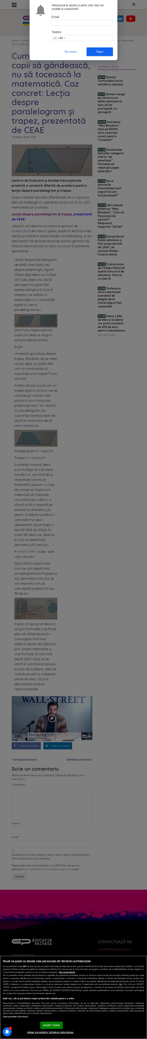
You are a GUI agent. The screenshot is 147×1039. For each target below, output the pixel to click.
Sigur (99, 51)
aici (120, 984)
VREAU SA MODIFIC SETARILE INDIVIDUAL (50, 1032)
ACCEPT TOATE (51, 1025)
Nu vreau (71, 51)
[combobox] (59, 38)
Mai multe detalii (67, 972)
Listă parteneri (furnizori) (15, 1016)
